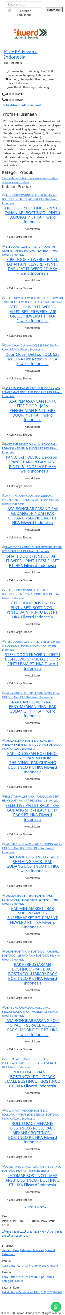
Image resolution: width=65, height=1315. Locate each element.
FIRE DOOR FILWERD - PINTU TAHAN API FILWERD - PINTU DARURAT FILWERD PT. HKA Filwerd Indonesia (32, 266)
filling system (30, 178)
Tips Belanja (46, 1277)
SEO (43, 1292)
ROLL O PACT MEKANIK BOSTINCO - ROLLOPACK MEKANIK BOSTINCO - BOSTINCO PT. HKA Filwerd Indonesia (32, 1133)
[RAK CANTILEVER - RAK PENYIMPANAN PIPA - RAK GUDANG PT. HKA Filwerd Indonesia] (32, 695)
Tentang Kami (10, 1250)
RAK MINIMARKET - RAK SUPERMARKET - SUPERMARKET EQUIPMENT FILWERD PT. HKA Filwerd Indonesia (32, 918)
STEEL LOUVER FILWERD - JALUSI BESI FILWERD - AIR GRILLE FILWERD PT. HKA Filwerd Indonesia (32, 313)
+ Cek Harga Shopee (19, 237)
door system (10, 182)
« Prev (28, 1207)
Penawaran (54, 9)
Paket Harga (10, 1292)
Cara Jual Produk (27, 1265)
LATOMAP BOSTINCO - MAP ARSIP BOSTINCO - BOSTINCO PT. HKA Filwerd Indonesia (33, 1180)
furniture (23, 182)
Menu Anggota (48, 1265)
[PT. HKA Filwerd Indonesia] (30, 34)
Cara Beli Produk (27, 1277)
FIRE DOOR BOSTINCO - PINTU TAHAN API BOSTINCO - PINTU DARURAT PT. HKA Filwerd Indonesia (32, 214)
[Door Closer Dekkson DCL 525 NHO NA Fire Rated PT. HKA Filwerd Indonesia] (32, 347)
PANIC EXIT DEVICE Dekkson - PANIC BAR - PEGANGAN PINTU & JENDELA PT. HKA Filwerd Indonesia (32, 464)
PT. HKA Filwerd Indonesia (21, 54)
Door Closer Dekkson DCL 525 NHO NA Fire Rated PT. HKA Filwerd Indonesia (33, 359)
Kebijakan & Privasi (32, 1250)
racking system (48, 178)
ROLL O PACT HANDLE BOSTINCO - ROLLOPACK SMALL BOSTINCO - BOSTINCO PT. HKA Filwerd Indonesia (32, 1078)
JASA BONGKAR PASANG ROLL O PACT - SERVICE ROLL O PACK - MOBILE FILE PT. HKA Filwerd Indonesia (33, 1027)
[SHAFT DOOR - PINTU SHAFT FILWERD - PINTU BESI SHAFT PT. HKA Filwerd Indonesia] (32, 549)
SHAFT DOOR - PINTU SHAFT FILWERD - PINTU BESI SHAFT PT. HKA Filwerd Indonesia (32, 560)
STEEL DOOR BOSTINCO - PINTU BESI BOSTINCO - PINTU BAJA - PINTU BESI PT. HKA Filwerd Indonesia (32, 609)
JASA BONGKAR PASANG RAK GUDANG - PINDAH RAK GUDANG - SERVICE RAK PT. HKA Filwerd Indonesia (32, 515)
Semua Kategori (12, 178)
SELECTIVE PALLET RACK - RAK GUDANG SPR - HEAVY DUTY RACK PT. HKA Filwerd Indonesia (33, 812)
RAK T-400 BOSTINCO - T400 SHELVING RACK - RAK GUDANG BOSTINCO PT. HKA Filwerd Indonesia (32, 863)
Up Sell (57, 1292)
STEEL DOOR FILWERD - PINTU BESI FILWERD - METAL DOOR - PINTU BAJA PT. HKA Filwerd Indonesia (32, 661)
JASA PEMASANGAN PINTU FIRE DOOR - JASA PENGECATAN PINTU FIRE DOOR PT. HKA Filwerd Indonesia (32, 410)
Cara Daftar (9, 1265)
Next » (42, 1207)
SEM (49, 1292)
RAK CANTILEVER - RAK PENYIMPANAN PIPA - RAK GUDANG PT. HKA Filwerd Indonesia (32, 708)
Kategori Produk (12, 1281)
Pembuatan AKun (29, 1292)
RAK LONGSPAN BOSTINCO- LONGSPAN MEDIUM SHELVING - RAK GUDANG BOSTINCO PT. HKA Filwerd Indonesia (32, 763)
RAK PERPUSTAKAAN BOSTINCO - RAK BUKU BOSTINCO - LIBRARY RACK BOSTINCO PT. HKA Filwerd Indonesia (32, 974)
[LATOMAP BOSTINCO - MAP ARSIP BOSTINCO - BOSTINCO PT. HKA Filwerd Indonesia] (32, 1168)
